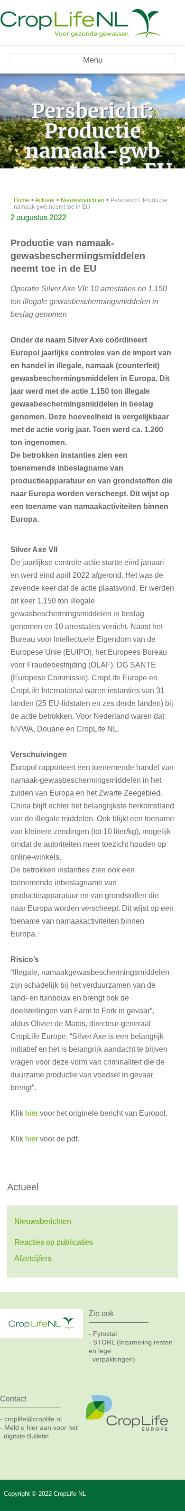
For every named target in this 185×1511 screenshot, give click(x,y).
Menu (92, 60)
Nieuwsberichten (42, 1221)
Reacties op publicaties (53, 1242)
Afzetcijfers (32, 1258)
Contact (13, 1399)
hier (31, 1113)
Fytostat (105, 1333)
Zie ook (101, 1313)
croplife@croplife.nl (33, 1419)
